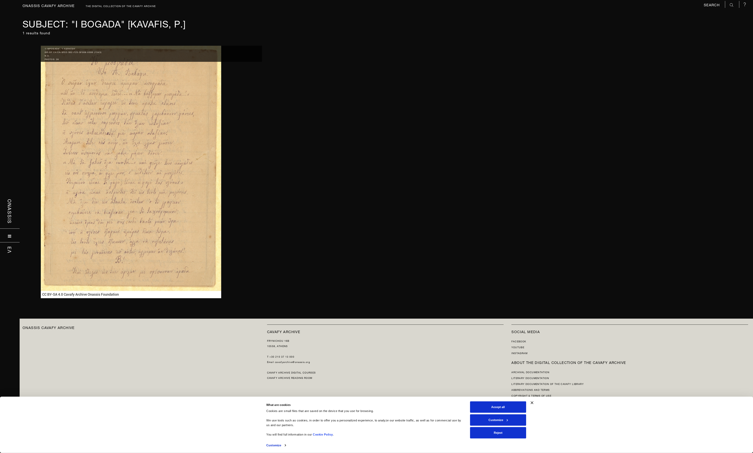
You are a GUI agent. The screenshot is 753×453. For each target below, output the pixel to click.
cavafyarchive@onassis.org (292, 361)
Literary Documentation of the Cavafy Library (547, 383)
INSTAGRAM (519, 353)
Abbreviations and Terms (530, 389)
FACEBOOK (518, 341)
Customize (273, 445)
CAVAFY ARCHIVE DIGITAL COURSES (291, 372)
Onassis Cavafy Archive (49, 5)
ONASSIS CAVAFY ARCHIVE (49, 327)
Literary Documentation (530, 378)
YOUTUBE (517, 347)
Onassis (10, 211)
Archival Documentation (530, 372)
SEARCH (712, 4)
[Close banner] (532, 402)
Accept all (498, 407)
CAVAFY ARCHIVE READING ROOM (289, 377)
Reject (498, 432)
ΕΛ (10, 249)
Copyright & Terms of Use (531, 395)
